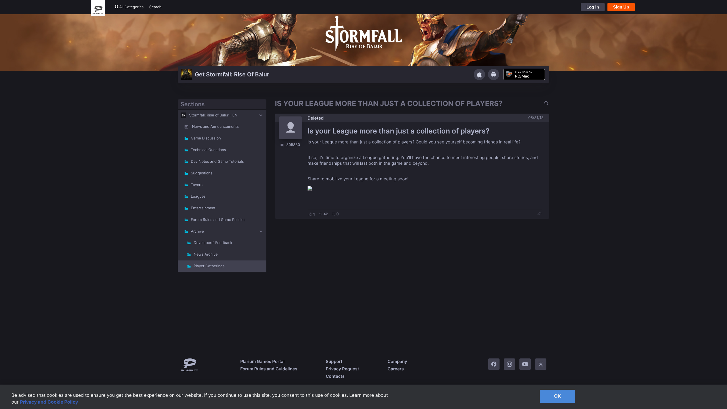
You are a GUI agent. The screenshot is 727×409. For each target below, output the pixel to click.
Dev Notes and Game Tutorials (217, 161)
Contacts (335, 376)
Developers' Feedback (213, 243)
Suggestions (201, 173)
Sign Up (621, 7)
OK (557, 396)
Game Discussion (206, 138)
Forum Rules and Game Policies (218, 220)
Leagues (198, 196)
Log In (592, 7)
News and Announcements (215, 126)
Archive (197, 231)
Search (155, 7)
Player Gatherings (209, 266)
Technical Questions (208, 150)
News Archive (206, 254)
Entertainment (203, 208)
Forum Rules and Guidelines (268, 369)
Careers (395, 369)
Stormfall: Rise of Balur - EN (213, 115)
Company (397, 361)
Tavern (196, 185)
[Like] (310, 214)
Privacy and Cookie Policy (49, 402)
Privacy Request (342, 369)
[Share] (539, 214)
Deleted (316, 118)
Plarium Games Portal (262, 361)
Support (334, 361)
